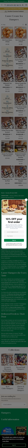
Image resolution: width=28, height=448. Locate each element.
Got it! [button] (14, 445)
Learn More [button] (5, 441)
